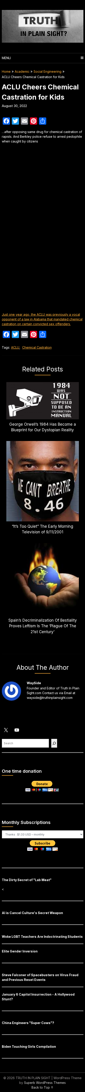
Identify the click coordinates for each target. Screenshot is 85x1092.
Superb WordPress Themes (45, 1083)
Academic (22, 71)
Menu (6, 58)
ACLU (15, 347)
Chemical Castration (37, 347)
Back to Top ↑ (42, 1087)
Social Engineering (47, 71)
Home (6, 71)
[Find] (54, 743)
